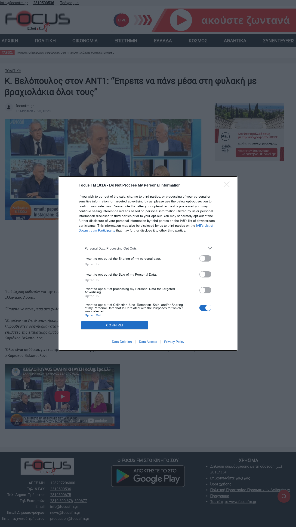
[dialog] (148, 263)
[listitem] (148, 248)
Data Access (148, 341)
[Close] (228, 185)
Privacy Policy (174, 341)
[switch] (205, 258)
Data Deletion (122, 341)
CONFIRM (114, 325)
